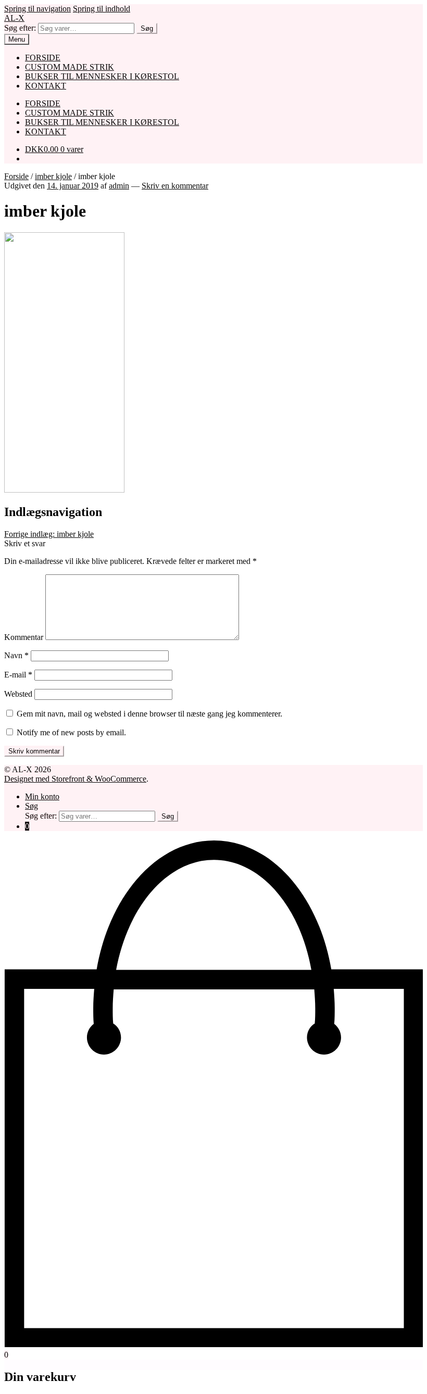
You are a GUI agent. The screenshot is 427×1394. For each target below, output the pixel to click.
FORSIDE (42, 57)
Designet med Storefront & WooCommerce (75, 778)
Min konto (42, 796)
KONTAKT (45, 85)
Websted (18, 693)
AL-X (14, 18)
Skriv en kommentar (175, 185)
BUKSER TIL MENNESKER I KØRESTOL (102, 76)
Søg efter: (20, 27)
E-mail (18, 674)
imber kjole (53, 176)
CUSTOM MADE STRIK (69, 66)
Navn (16, 655)
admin (119, 185)
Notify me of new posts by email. (71, 732)
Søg (147, 28)
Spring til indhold (101, 8)
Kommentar (23, 637)
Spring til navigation (37, 8)
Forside (16, 176)
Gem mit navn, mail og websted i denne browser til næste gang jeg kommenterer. (149, 713)
